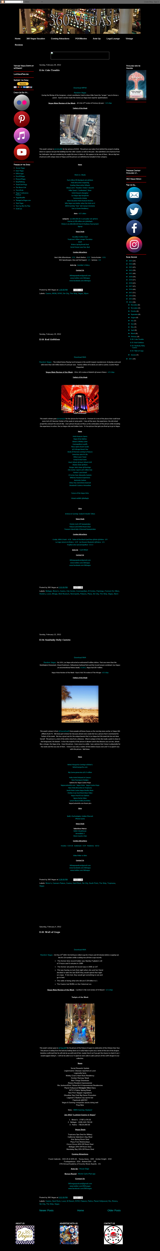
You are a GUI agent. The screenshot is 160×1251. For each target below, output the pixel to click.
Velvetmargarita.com (80, 767)
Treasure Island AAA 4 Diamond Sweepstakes (80, 529)
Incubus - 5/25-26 (67, 846)
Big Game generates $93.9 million (80, 772)
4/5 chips (111, 372)
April (133, 330)
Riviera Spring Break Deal (80, 245)
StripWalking (20, 182)
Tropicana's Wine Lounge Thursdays (80, 239)
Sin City (66, 293)
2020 (131, 277)
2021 (131, 273)
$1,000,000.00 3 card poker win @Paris (84, 219)
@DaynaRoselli (64, 731)
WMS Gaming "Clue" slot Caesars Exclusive (80, 206)
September (134, 314)
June (132, 324)
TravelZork (19, 190)
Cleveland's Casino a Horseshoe (80, 485)
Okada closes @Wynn (80, 465)
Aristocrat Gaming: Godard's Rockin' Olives (80, 514)
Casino (48, 293)
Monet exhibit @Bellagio (80, 498)
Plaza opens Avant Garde (80, 447)
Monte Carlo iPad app (86, 1174)
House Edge (84, 1169)
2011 (131, 359)
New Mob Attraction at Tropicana (80, 788)
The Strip (73, 293)
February (134, 336)
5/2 (99, 260)
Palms (90, 1201)
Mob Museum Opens (80, 436)
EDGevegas (20, 173)
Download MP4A (80, 88)
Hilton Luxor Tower (80, 457)
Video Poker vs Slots (80, 856)
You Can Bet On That (23, 206)
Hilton (117, 591)
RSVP (80, 242)
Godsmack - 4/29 (80, 846)
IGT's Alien (82, 214)
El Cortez (91, 591)
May (132, 327)
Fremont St (109, 591)
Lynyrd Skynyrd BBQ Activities (80, 801)
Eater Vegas (20, 171)
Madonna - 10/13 (93, 846)
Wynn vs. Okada (80, 175)
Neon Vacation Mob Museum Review (80, 201)
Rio (109, 1201)
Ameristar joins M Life (80, 455)
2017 (131, 286)
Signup (80, 227)
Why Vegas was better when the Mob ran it (80, 203)
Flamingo (100, 591)
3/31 (73, 257)
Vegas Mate (80, 785)
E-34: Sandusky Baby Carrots (54, 639)
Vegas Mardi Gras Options (80, 796)
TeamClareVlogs (21, 184)
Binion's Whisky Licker (80, 442)
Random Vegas (80, 93)
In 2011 (83, 668)
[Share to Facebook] (81, 290)
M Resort (70, 1201)
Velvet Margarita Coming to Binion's (80, 765)
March (133, 333)
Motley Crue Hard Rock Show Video (80, 793)
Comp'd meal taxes (80, 460)
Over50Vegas (20, 176)
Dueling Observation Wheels (80, 185)
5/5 (89, 260)
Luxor (49, 594)
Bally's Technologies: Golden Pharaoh (80, 816)
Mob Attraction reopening (80, 183)
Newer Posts (46, 1210)
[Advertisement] (80, 314)
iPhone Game (80, 819)
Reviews (19, 45)
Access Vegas (20, 168)
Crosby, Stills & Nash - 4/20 (62, 540)
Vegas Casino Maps (92, 785)
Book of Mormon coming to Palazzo (80, 452)
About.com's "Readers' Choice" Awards (80, 188)
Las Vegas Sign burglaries (80, 196)
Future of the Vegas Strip (80, 493)
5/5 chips (109, 103)
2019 (131, 280)
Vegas (80, 293)
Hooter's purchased (80, 473)
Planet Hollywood (100, 1201)
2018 (131, 283)
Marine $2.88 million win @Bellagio (80, 221)
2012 (131, 302)
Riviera (115, 1201)
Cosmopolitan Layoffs (80, 444)
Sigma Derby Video (80, 798)
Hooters (42, 594)
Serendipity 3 (80, 834)
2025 (131, 261)
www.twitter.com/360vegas (80, 278)
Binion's (56, 591)
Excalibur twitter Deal (80, 237)
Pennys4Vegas (21, 179)
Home (17, 39)
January (133, 355)
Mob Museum (63, 594)
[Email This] (74, 290)
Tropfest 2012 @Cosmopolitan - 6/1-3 (80, 545)
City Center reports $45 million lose (80, 470)
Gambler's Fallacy (83, 265)
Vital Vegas (19, 203)
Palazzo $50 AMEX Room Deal (80, 527)
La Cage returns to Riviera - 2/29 (67, 542)
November (134, 308)
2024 (131, 264)
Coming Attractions (60, 39)
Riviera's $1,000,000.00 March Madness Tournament (80, 224)
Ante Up (97, 39)
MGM (54, 293)
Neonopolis (74, 594)
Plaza (90, 594)
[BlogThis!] (77, 290)
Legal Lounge (113, 39)
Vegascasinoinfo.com (68, 785)
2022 (131, 270)
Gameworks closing (80, 198)
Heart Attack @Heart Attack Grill (80, 462)
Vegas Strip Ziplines (80, 439)
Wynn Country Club (80, 836)
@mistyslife (58, 149)
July (132, 321)
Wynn (86, 293)
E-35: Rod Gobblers (49, 339)
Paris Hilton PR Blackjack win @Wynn (80, 180)
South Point (93, 883)
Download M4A (80, 357)
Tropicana (111, 883)
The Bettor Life (21, 187)
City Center (70, 591)
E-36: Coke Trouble (49, 70)
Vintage (129, 39)
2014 (131, 296)
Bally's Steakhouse (80, 831)
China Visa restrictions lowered (80, 483)
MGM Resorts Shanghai (80, 193)
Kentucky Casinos (80, 480)
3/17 (88, 257)
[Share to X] (79, 290)
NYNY (60, 293)
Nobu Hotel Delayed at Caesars (80, 778)
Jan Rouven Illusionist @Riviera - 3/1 (91, 542)
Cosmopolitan (81, 591)
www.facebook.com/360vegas (80, 281)
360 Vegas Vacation (35, 39)
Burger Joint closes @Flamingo (80, 467)
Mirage (55, 594)
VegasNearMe (20, 197)
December (134, 305)
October (134, 311)
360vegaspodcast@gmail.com (80, 276)
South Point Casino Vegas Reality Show (80, 790)
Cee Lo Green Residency (80, 208)
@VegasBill (62, 1048)
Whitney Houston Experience (80, 478)
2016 (131, 289)
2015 (131, 292)
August (133, 317)
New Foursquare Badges (80, 780)
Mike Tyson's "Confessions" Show (80, 190)
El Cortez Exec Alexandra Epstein (80, 475)
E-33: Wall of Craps (49, 931)
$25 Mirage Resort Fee (80, 449)
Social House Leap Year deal (80, 247)
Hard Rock (77, 883)
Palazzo (83, 594)
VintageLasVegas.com (23, 200)
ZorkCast (19, 209)
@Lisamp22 (61, 419)
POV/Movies (81, 39)
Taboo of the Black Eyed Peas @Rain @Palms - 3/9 (89, 540)
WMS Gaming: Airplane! (82, 1110)
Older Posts (114, 1210)
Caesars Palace (59, 883)
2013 (131, 299)
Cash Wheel (84, 550)
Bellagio (49, 591)
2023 (131, 267)
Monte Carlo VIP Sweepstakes (80, 524)
